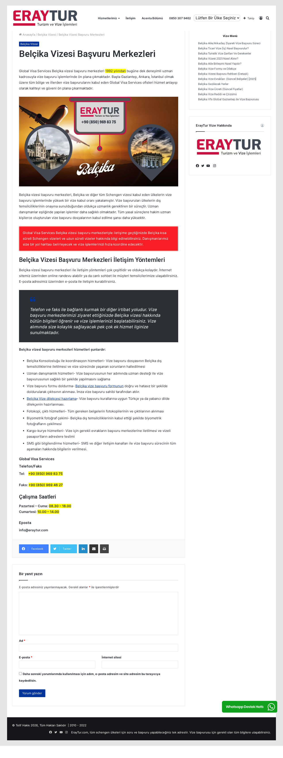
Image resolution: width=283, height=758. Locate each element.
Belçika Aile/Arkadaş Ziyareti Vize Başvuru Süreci (229, 43)
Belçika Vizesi (47, 34)
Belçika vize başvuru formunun (99, 386)
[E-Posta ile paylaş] (93, 548)
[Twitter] (204, 165)
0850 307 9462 (180, 18)
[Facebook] (198, 165)
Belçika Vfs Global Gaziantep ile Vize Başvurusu (228, 99)
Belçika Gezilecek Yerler (213, 84)
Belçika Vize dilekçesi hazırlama (51, 398)
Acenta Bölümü (152, 18)
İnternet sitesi (111, 657)
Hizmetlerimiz (107, 18)
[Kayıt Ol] (261, 18)
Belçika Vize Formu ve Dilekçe (217, 68)
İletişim (131, 18)
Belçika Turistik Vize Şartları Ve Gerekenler (224, 53)
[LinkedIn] (83, 548)
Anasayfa (28, 34)
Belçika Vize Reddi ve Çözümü (217, 94)
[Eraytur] (45, 18)
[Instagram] (214, 165)
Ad (22, 640)
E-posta (25, 657)
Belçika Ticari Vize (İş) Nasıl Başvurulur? (223, 48)
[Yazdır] (104, 548)
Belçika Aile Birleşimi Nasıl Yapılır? (219, 63)
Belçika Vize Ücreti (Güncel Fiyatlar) (220, 89)
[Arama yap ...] (267, 18)
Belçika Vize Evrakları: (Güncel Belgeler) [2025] (227, 79)
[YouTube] (209, 165)
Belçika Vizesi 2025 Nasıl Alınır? (218, 58)
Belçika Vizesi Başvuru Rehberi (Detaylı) (223, 73)
